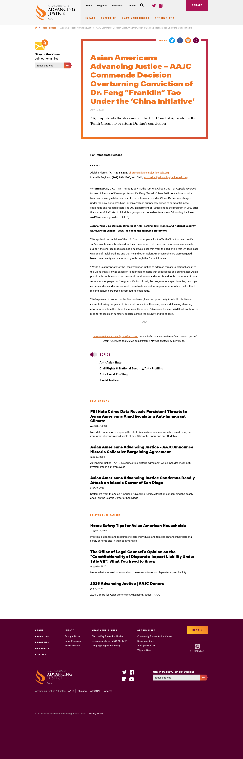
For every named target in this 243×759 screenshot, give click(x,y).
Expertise (108, 18)
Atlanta (108, 691)
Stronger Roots (72, 636)
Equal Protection (73, 640)
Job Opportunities (146, 645)
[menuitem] (88, 5)
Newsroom (117, 5)
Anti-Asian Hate (111, 362)
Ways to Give (144, 650)
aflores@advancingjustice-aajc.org (149, 172)
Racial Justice (109, 380)
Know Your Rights (135, 18)
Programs (102, 5)
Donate (197, 5)
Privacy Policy (96, 713)
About (88, 5)
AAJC (71, 691)
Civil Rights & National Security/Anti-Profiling (131, 368)
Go (67, 65)
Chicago (82, 691)
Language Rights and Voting (106, 645)
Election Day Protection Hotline (107, 636)
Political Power (72, 645)
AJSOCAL (95, 691)
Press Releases (49, 27)
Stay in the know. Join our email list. (173, 671)
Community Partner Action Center (154, 636)
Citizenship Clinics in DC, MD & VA (109, 640)
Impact (90, 18)
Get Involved (165, 18)
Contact (132, 5)
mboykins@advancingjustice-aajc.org (166, 177)
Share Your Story (145, 640)
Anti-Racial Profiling (114, 374)
